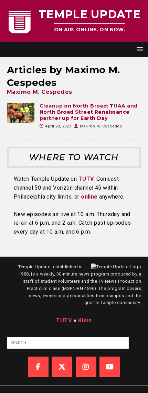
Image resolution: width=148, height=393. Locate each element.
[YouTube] (109, 367)
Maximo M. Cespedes (39, 92)
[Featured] (20, 113)
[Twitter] (62, 367)
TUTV (86, 179)
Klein (85, 320)
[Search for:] (68, 342)
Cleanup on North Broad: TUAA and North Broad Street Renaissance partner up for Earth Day (88, 112)
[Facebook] (38, 367)
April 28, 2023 (58, 126)
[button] (138, 49)
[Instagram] (86, 367)
